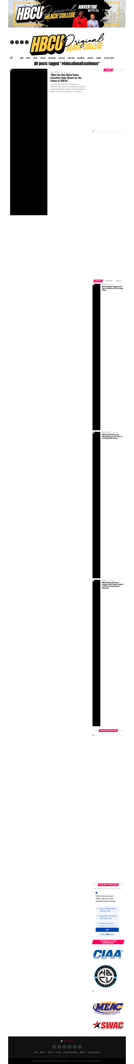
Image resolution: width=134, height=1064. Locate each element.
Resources (81, 58)
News (35, 58)
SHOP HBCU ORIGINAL (94, 1052)
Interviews (52, 58)
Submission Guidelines (70, 1052)
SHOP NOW (71, 58)
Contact (90, 58)
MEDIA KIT (82, 1052)
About (28, 58)
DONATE (98, 58)
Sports (43, 58)
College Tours (109, 58)
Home (21, 58)
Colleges (62, 58)
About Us (43, 1052)
